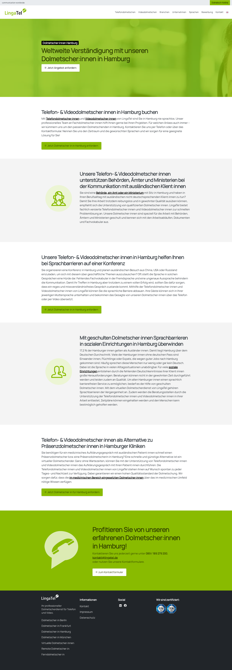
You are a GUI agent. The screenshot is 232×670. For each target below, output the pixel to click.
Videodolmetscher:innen (100, 118)
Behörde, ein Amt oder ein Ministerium (120, 193)
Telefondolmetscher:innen (62, 118)
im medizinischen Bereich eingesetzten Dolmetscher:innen (106, 477)
